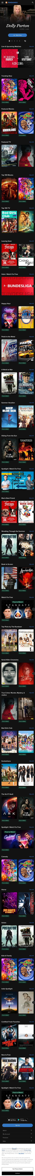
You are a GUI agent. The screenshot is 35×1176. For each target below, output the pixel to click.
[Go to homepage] (11, 2)
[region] (17, 1160)
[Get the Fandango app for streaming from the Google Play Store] (22, 1120)
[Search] (33, 2)
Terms (3, 1150)
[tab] (9, 41)
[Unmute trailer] (25, 41)
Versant (14, 1148)
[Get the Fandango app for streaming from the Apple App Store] (12, 1120)
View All (31, 46)
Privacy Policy (27, 1150)
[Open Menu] (2, 2)
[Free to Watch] (9, 90)
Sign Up (17, 1125)
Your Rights (21, 1153)
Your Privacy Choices (17, 1169)
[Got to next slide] (33, 58)
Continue (17, 1173)
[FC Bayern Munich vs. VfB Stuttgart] (17, 58)
